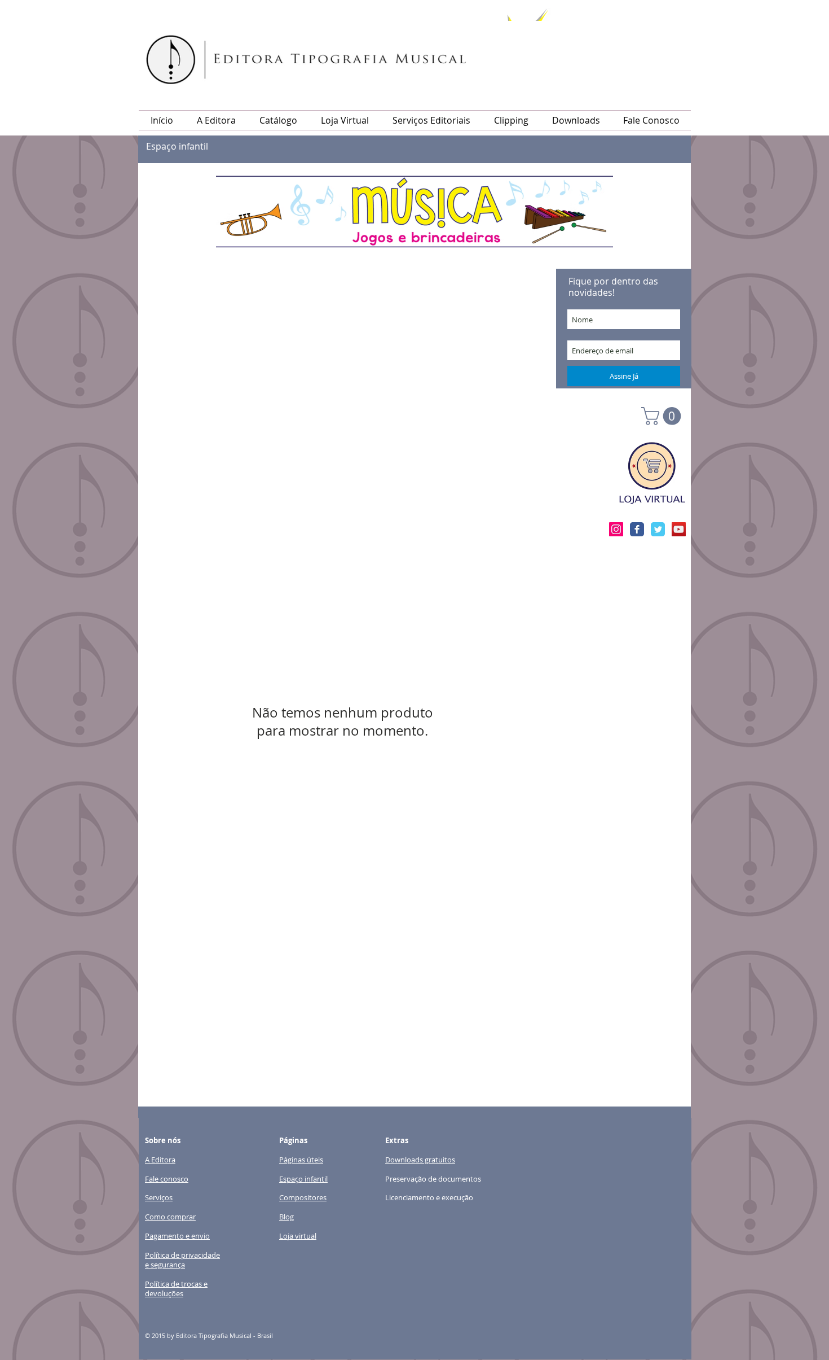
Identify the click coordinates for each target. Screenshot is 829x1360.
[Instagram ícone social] (616, 529)
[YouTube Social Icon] (679, 529)
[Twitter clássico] (658, 529)
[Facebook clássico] (637, 529)
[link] (663, 416)
